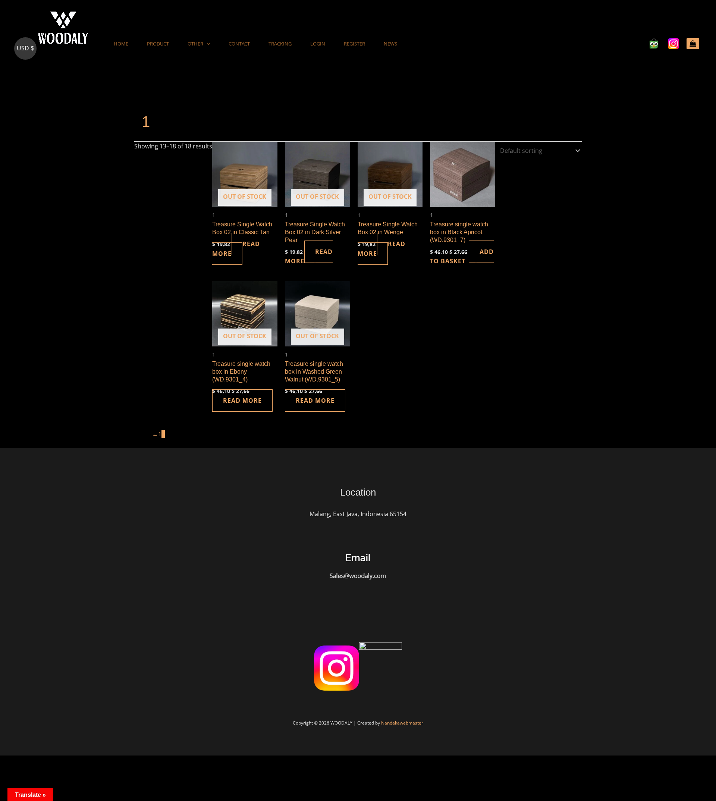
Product (158, 43)
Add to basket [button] (462, 257)
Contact (239, 43)
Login (317, 43)
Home (121, 43)
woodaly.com (49, 74)
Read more (236, 249)
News (390, 43)
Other (195, 43)
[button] (206, 44)
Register (354, 43)
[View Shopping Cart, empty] (693, 43)
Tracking (280, 43)
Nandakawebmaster (402, 723)
